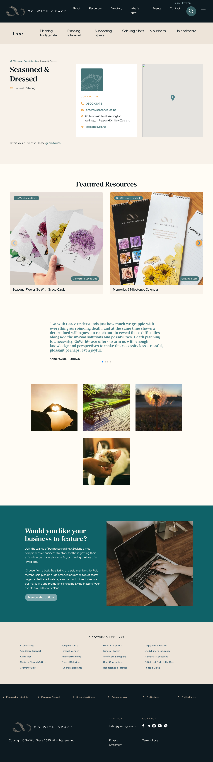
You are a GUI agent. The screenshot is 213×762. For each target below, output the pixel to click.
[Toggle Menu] (204, 11)
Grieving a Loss (119, 697)
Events (156, 8)
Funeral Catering (31, 61)
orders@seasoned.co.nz (101, 110)
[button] (199, 243)
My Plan (186, 3)
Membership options (41, 597)
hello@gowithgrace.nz (122, 726)
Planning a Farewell (50, 697)
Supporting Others (85, 697)
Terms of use (150, 740)
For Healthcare (189, 697)
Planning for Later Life (17, 697)
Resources (95, 8)
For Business (153, 697)
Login (177, 3)
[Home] (11, 61)
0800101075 (94, 103)
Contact (175, 8)
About (76, 8)
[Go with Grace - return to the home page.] (36, 11)
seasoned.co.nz (96, 126)
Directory (116, 8)
